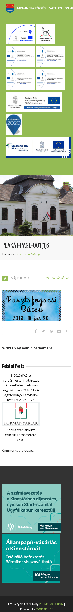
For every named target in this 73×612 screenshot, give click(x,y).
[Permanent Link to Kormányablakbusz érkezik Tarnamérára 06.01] (21, 425)
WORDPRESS (44, 609)
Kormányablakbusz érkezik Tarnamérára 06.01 (20, 435)
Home (6, 254)
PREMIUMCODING (51, 604)
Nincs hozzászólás (54, 278)
